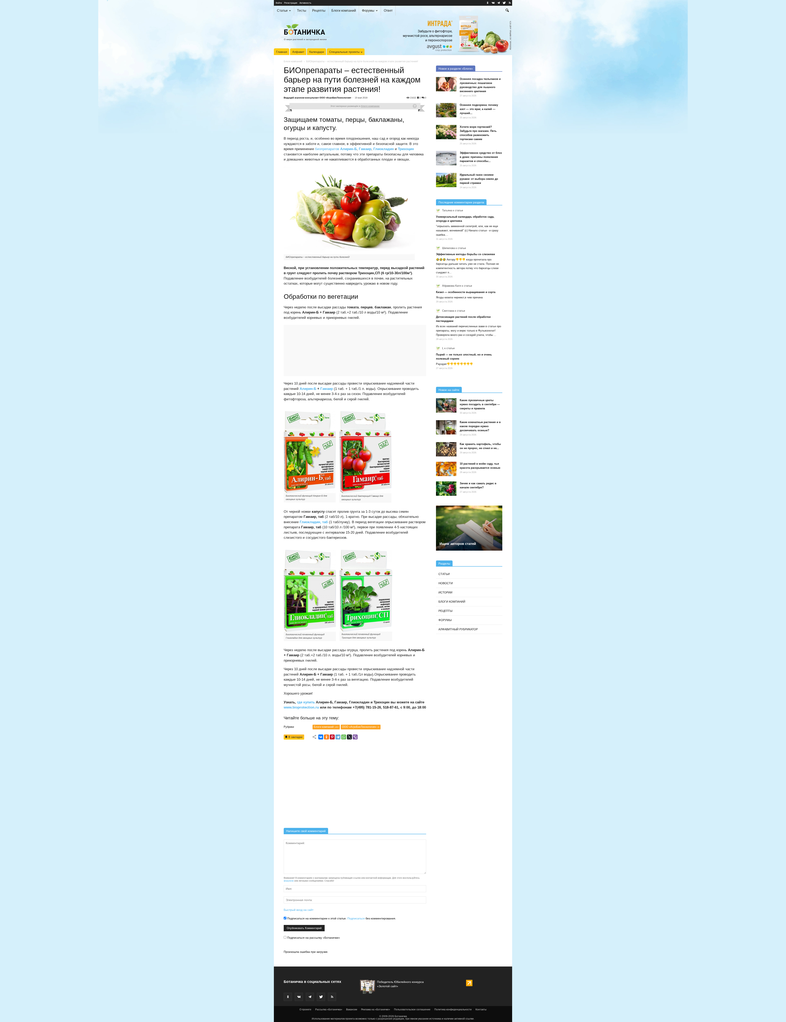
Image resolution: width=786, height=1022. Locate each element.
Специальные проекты (344, 51)
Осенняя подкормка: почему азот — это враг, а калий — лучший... (479, 109)
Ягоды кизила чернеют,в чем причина (459, 297)
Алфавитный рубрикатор (458, 629)
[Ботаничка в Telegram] (498, 2)
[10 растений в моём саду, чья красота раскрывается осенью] (446, 469)
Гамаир (326, 389)
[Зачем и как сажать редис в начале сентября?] (446, 488)
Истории (445, 592)
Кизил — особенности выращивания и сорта (465, 292)
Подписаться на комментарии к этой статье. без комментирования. (341, 918)
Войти (279, 3)
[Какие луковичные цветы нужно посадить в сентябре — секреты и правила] (446, 405)
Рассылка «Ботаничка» (328, 1009)
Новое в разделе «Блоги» (455, 68)
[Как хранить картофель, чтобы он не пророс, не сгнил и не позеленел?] (446, 449)
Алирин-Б (308, 389)
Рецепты (318, 10)
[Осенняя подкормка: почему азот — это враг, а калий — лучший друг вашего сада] (446, 110)
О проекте (305, 1009)
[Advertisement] (355, 785)
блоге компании (370, 106)
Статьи (282, 10)
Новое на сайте (448, 390)
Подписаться (356, 918)
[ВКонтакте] (320, 737)
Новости (445, 583)
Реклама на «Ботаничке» (375, 1009)
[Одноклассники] (326, 737)
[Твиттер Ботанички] (504, 2)
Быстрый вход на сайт (298, 909)
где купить (306, 702)
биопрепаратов (327, 149)
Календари (316, 51)
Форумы (368, 10)
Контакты (481, 1009)
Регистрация (290, 3)
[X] (349, 737)
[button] (507, 10)
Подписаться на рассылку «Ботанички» (313, 937)
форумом (289, 880)
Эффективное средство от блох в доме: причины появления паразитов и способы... (481, 157)
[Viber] (355, 737)
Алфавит (298, 51)
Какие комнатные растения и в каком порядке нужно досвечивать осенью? (480, 426)
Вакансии (351, 1009)
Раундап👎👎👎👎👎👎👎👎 (454, 364)
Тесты (301, 10)
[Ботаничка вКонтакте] (493, 2)
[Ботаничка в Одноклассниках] (487, 2)
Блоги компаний (343, 10)
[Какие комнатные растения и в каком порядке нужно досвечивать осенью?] (446, 427)
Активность (305, 3)
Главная (281, 51)
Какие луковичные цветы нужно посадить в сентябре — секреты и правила (480, 404)
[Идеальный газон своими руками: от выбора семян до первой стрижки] (446, 180)
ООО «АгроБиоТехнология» (360, 726)
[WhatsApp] (343, 737)
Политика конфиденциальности (453, 1009)
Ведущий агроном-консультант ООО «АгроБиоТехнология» (317, 97)
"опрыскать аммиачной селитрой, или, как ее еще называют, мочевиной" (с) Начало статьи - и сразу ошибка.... (467, 230)
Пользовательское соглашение (412, 1009)
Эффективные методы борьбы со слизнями (465, 254)
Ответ (388, 10)
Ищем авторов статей (457, 544)
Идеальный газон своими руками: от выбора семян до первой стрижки (479, 178)
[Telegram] (337, 737)
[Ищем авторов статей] (469, 528)
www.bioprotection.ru (301, 707)
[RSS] (509, 2)
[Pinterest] (332, 737)
